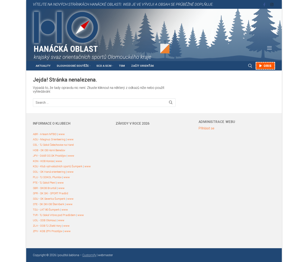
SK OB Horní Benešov (52, 150)
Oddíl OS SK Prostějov (53, 155)
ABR (35, 134)
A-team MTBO (48, 134)
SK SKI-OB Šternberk (52, 204)
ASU (35, 139)
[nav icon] (269, 48)
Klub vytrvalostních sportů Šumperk (61, 166)
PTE (35, 182)
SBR (35, 188)
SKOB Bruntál (48, 188)
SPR (35, 193)
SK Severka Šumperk (52, 198)
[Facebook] (264, 4)
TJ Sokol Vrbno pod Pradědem (58, 215)
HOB (35, 150)
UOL (35, 220)
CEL (35, 144)
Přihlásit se (206, 128)
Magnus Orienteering (52, 139)
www (61, 134)
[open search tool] (250, 66)
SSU (35, 198)
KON (35, 161)
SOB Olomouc (48, 220)
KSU (35, 166)
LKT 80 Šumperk (50, 209)
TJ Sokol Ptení (48, 182)
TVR (35, 215)
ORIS (267, 66)
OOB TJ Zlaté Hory (50, 225)
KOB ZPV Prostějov (51, 231)
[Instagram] (272, 4)
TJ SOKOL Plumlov (51, 177)
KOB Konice (47, 161)
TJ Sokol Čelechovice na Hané (57, 144)
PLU (35, 177)
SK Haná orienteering (52, 171)
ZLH (35, 225)
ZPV (35, 231)
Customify (89, 255)
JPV (35, 155)
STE (35, 204)
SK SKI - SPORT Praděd (54, 193)
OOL (35, 171)
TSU (35, 209)
